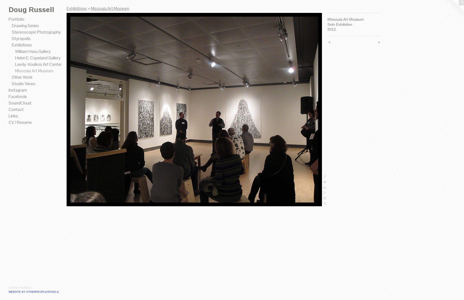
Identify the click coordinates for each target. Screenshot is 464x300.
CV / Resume (20, 122)
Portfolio (16, 19)
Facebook (18, 96)
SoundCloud (20, 103)
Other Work (22, 77)
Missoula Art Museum (34, 71)
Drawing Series (25, 25)
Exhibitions (22, 45)
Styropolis (21, 38)
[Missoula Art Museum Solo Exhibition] (194, 109)
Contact (16, 109)
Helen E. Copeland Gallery (38, 58)
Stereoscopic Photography (36, 32)
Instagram (18, 90)
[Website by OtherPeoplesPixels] (453, 10)
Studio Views (23, 83)
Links (13, 116)
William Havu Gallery (33, 51)
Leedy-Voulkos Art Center (38, 64)
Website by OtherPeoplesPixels (34, 291)
